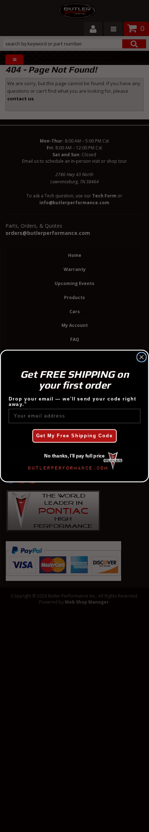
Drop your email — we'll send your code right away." (72, 402)
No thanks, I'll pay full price (74, 456)
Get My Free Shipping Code (74, 435)
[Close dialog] (141, 357)
